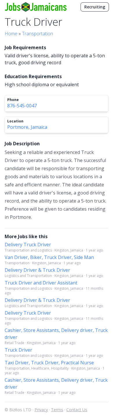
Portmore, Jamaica (27, 127)
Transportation (37, 33)
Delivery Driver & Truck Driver (37, 270)
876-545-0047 (22, 105)
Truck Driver (18, 350)
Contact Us (76, 409)
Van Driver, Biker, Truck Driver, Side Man (49, 257)
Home (11, 33)
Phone (13, 100)
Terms (57, 409)
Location (15, 121)
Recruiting (94, 7)
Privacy (41, 409)
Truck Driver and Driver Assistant (41, 283)
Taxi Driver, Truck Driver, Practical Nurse (49, 362)
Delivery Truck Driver (28, 244)
